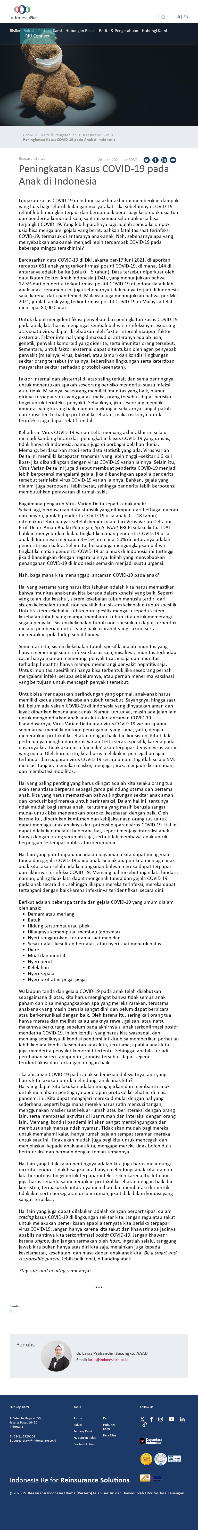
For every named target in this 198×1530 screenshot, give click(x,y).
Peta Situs (109, 1435)
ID (178, 16)
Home (28, 134)
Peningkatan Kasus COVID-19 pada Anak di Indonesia (69, 139)
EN (186, 16)
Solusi (78, 1425)
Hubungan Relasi (80, 30)
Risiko (15, 30)
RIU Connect (37, 36)
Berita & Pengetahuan (118, 30)
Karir (106, 1418)
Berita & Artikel (84, 1444)
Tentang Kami (83, 1431)
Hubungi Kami (154, 30)
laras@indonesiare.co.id (108, 1359)
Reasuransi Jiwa (96, 134)
